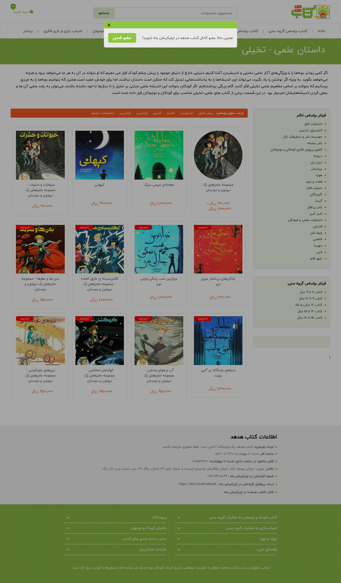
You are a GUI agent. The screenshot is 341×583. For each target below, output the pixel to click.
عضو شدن (122, 38)
